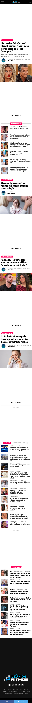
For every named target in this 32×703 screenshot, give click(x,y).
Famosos (5, 691)
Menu (9, 689)
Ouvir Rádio (15, 689)
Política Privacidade (18, 694)
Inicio (5, 689)
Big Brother (22, 691)
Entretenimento (13, 691)
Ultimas (28, 691)
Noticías (26, 689)
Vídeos (26, 694)
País (21, 689)
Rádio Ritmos (11, 60)
